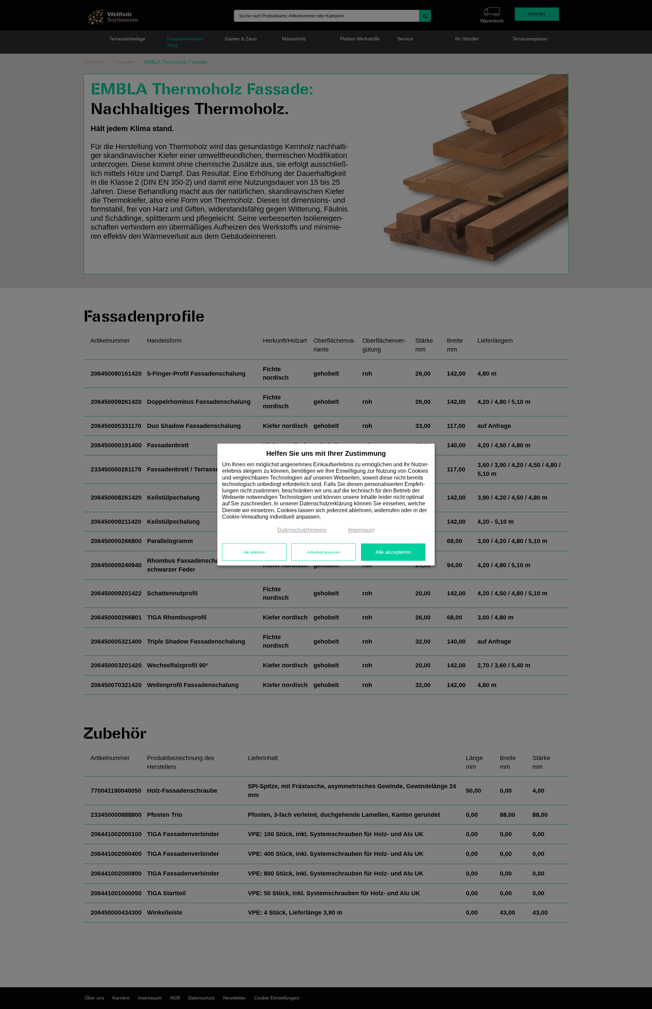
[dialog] (326, 505)
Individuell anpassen (323, 552)
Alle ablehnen (254, 552)
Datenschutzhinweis (301, 530)
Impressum (361, 530)
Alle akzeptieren (393, 552)
